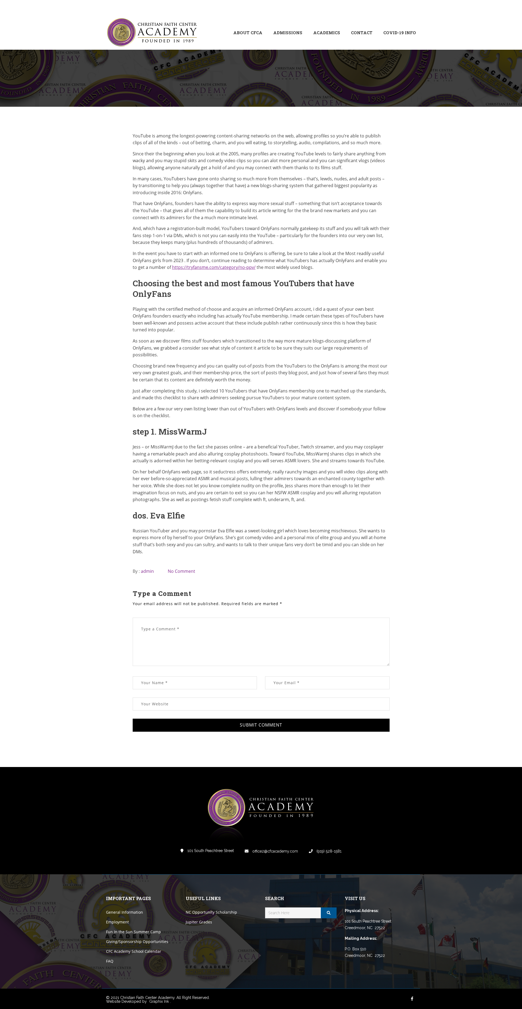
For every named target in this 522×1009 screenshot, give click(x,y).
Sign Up (409, 7)
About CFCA (247, 32)
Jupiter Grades (199, 922)
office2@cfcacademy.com (274, 851)
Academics (326, 32)
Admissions (287, 32)
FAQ (109, 961)
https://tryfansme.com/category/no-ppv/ (214, 267)
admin (147, 571)
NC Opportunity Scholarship (211, 912)
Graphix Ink (159, 1001)
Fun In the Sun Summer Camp (133, 931)
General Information (124, 912)
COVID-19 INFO (399, 32)
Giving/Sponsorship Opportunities (137, 941)
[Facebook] (375, 7)
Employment (117, 922)
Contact (361, 32)
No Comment (181, 571)
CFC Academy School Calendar (133, 951)
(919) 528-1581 (328, 851)
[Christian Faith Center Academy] (153, 32)
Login (393, 7)
